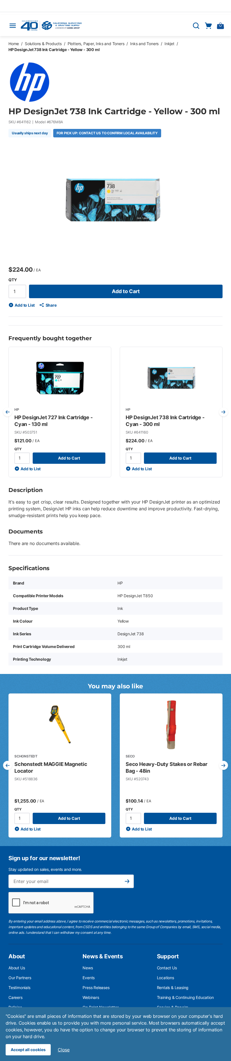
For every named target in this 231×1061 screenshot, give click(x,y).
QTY (12, 279)
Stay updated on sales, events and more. (45, 869)
